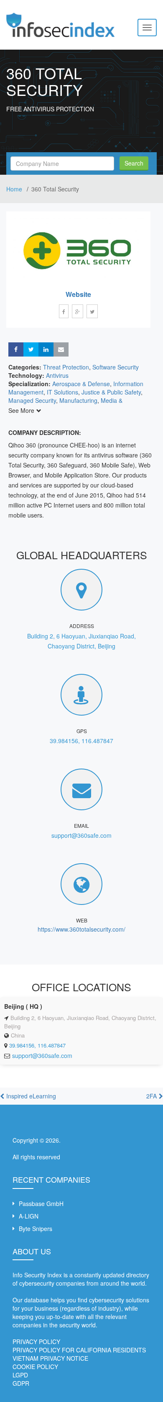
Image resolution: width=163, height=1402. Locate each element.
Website (78, 294)
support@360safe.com (81, 835)
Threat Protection (66, 367)
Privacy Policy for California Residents (79, 1350)
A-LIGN (28, 1216)
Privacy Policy (36, 1341)
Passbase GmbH (41, 1203)
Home (15, 189)
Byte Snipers (35, 1228)
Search (134, 163)
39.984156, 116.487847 (81, 740)
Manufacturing (78, 400)
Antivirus (57, 375)
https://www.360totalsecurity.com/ (81, 929)
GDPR (21, 1383)
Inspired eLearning (31, 1096)
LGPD (20, 1375)
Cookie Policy (35, 1366)
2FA (151, 1096)
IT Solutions (62, 392)
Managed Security (32, 400)
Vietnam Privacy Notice (50, 1358)
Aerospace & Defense (81, 383)
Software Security (115, 367)
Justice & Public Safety (111, 392)
